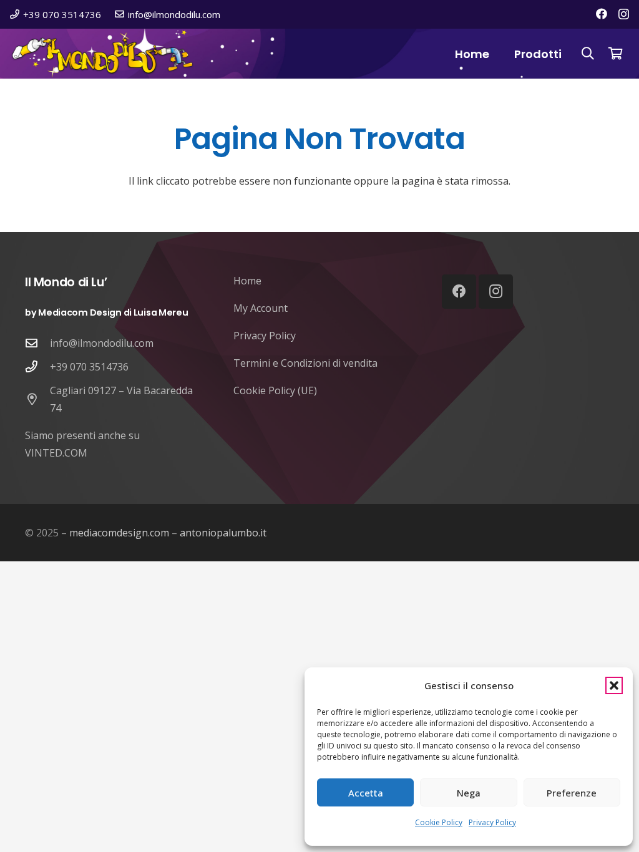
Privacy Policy (492, 822)
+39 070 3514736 (89, 367)
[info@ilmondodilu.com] (37, 343)
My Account (260, 308)
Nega (468, 793)
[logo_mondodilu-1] (102, 54)
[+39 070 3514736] (37, 366)
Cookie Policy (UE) (275, 390)
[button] (614, 685)
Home (247, 281)
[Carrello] (615, 54)
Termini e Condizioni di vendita (305, 363)
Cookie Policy (438, 822)
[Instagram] (623, 14)
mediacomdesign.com (119, 533)
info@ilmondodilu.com (102, 343)
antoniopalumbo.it (223, 533)
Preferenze (572, 793)
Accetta (365, 793)
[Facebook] (601, 13)
